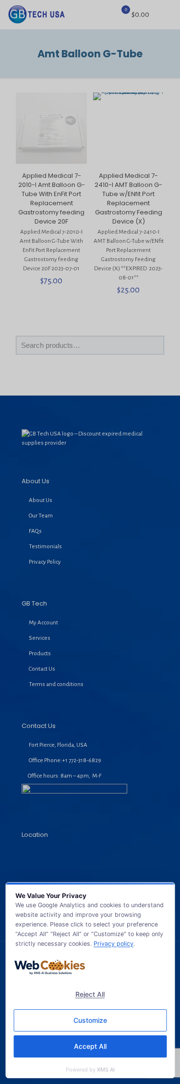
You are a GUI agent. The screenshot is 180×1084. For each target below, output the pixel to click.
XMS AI (106, 1069)
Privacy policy (113, 943)
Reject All (90, 994)
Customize (90, 1020)
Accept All (90, 1046)
